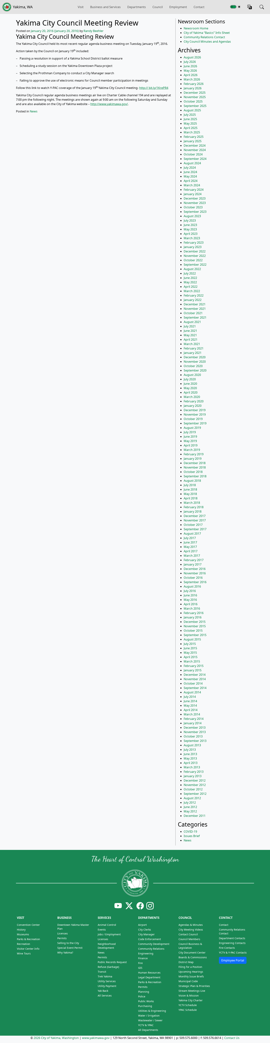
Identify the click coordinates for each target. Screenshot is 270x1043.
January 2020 (192, 406)
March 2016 (192, 608)
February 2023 (194, 242)
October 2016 (193, 578)
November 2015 (195, 626)
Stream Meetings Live (192, 990)
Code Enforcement (149, 939)
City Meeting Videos (191, 929)
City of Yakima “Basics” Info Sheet (207, 33)
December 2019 (195, 410)
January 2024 (192, 194)
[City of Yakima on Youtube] (118, 906)
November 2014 (195, 679)
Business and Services (105, 7)
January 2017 (192, 564)
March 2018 (192, 503)
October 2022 (193, 260)
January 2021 (192, 353)
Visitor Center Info (28, 948)
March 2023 (192, 238)
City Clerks (144, 929)
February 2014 (194, 719)
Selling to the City (68, 943)
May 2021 (190, 335)
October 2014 (193, 683)
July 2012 (190, 802)
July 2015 (190, 644)
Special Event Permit (69, 947)
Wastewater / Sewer (150, 1020)
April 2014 (190, 710)
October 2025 (193, 101)
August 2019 (192, 428)
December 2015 (195, 622)
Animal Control (107, 925)
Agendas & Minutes (191, 925)
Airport (142, 925)
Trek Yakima (105, 976)
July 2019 (190, 432)
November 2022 (195, 256)
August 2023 (192, 216)
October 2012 (193, 789)
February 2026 (194, 84)
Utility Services (107, 981)
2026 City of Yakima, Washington (56, 1038)
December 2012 (195, 780)
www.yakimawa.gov (95, 1038)
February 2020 (194, 401)
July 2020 (190, 379)
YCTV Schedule (188, 1005)
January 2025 (192, 141)
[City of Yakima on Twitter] (129, 906)
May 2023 (190, 229)
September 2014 (195, 688)
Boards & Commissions (193, 957)
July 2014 (190, 697)
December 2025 (195, 93)
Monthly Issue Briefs (191, 976)
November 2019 (195, 414)
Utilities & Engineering (152, 1011)
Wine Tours (24, 953)
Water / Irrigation (149, 1015)
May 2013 (190, 758)
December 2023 (195, 198)
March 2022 (192, 291)
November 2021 (195, 309)
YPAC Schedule (188, 1010)
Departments (136, 7)
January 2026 (192, 88)
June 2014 (190, 701)
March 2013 (192, 767)
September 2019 (195, 423)
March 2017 (192, 556)
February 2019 (194, 454)
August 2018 (192, 481)
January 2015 (192, 670)
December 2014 (195, 675)
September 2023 (195, 212)
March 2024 (192, 185)
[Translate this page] (250, 7)
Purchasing (145, 1006)
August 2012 (192, 798)
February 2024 (194, 190)
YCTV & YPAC (146, 1025)
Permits (62, 938)
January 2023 (192, 247)
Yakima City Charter (191, 1000)
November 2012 (195, 785)
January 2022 (192, 300)
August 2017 (192, 534)
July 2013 (190, 750)
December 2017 (195, 516)
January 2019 (192, 459)
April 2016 (190, 604)
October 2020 (193, 366)
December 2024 (195, 145)
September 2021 (195, 317)
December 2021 (195, 304)
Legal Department (149, 977)
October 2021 (193, 313)
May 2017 (190, 547)
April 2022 (190, 287)
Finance (143, 958)
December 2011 (195, 816)
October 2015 (193, 631)
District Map (186, 962)
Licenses (62, 933)
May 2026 (190, 71)
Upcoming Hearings (191, 971)
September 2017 (195, 529)
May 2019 (190, 441)
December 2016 (195, 569)
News (33, 111)
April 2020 (190, 392)
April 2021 (190, 340)
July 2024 (190, 168)
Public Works (146, 1001)
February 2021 (194, 348)
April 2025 (190, 128)
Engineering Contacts (232, 943)
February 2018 (194, 507)
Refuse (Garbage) (108, 967)
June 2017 (190, 542)
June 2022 (190, 278)
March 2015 (192, 661)
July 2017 (190, 538)
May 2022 (190, 282)
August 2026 (192, 57)
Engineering (145, 953)
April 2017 (190, 551)
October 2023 (193, 207)
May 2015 (190, 653)
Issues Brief (192, 836)
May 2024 (190, 176)
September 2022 (195, 265)
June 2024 (190, 172)
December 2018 (195, 463)
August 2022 (192, 269)
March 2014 (192, 714)
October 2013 (193, 736)
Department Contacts (232, 938)
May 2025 (190, 123)
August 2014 (192, 692)
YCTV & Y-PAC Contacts (233, 952)
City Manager (146, 934)
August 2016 (192, 586)
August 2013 (192, 745)
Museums (23, 934)
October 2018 (193, 472)
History (21, 929)
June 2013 (190, 754)
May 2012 (190, 811)
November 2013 (195, 732)
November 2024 (195, 150)
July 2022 (190, 273)
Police (141, 996)
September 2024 (195, 159)
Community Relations (151, 948)
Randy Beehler (94, 31)
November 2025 (195, 97)
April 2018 (190, 498)
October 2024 (193, 154)
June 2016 (190, 595)
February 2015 (194, 666)
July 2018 (190, 485)
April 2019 (190, 445)
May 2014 (190, 705)
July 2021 (190, 326)
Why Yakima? (65, 952)
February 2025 (194, 137)
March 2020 (192, 397)
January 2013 (192, 776)
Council (157, 7)
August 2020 (192, 375)
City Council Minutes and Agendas (207, 42)
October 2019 (193, 419)
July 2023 (190, 220)
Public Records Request (112, 962)
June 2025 (190, 119)
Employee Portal (232, 960)
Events (102, 929)
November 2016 (195, 573)
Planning (143, 991)
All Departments (148, 1030)
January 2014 (192, 723)
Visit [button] (81, 7)
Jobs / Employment (109, 934)
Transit (102, 971)
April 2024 (190, 181)
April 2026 (190, 75)
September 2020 (195, 370)
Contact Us (232, 1038)
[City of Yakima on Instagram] (150, 906)
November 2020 (195, 362)
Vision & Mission (189, 995)
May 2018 (190, 494)
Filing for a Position (190, 967)
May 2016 (190, 600)
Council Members (189, 939)
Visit (20, 918)
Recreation (23, 944)
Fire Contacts (227, 947)
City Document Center (192, 952)
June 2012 (190, 807)
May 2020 (190, 388)
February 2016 (194, 613)
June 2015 (190, 648)
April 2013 (190, 763)
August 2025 (192, 110)
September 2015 (195, 635)
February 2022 (194, 295)
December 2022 (195, 251)
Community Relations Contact (204, 37)
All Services (105, 995)
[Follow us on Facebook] (140, 906)
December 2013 (195, 728)
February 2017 (194, 560)
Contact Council (188, 934)
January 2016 (192, 617)
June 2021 (190, 331)
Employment (178, 7)
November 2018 (195, 467)
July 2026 (190, 62)
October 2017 (193, 525)
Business (64, 918)
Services (104, 918)
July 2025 (190, 115)
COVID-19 (190, 832)
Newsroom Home (196, 28)
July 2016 (190, 591)
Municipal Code (188, 981)
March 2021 (192, 344)
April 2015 (190, 657)
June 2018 (190, 489)
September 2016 (195, 582)
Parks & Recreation (28, 939)
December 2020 (195, 357)
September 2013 (195, 741)
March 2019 (192, 450)
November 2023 (195, 203)
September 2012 (195, 794)
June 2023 (190, 225)
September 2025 (195, 106)
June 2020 (190, 384)
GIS (140, 968)
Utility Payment (107, 986)
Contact (199, 7)
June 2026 (190, 66)
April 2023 (190, 234)
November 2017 (195, 520)
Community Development (153, 944)
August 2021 (192, 322)
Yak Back (103, 990)
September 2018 (195, 476)
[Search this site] (262, 7)
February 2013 (194, 772)
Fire (140, 963)
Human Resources (149, 972)
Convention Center (28, 925)
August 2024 (192, 163)
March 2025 (192, 132)
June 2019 (190, 437)
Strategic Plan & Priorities (194, 986)
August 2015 (192, 639)
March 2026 (192, 79)
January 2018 (192, 511)
